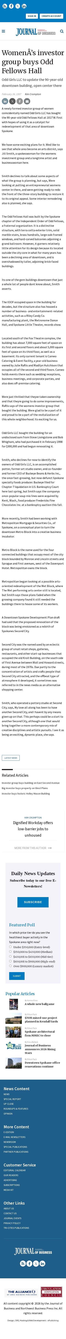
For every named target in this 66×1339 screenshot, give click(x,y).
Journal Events (12, 1218)
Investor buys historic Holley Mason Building (26, 793)
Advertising (10, 1180)
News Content (17, 1088)
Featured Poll (22, 925)
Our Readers (11, 1175)
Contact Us (10, 1213)
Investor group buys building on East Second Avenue (31, 782)
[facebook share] (19, 101)
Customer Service (20, 1165)
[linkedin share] (5, 101)
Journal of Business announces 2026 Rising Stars (40, 1049)
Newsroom (10, 1142)
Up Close (9, 1103)
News (6, 1094)
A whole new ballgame (39, 1004)
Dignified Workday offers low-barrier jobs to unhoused (33, 829)
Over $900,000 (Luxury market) (33, 966)
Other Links (14, 1203)
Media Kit (9, 1190)
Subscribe (33, 902)
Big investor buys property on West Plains (25, 788)
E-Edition (9, 1132)
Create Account (51, 16)
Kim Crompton (33, 94)
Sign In (32, 16)
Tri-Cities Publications (16, 1227)
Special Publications (15, 1146)
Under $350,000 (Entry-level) (31, 947)
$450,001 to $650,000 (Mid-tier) (33, 956)
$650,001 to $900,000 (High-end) (34, 961)
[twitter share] (12, 101)
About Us (9, 1208)
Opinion (8, 1113)
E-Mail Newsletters (14, 1137)
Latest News (10, 758)
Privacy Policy (12, 1223)
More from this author (30, 848)
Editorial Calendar (15, 1170)
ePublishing (53, 1320)
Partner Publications (16, 1151)
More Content (16, 1126)
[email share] (27, 101)
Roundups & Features (16, 1108)
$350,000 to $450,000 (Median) (32, 952)
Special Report (12, 1099)
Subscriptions (12, 1185)
